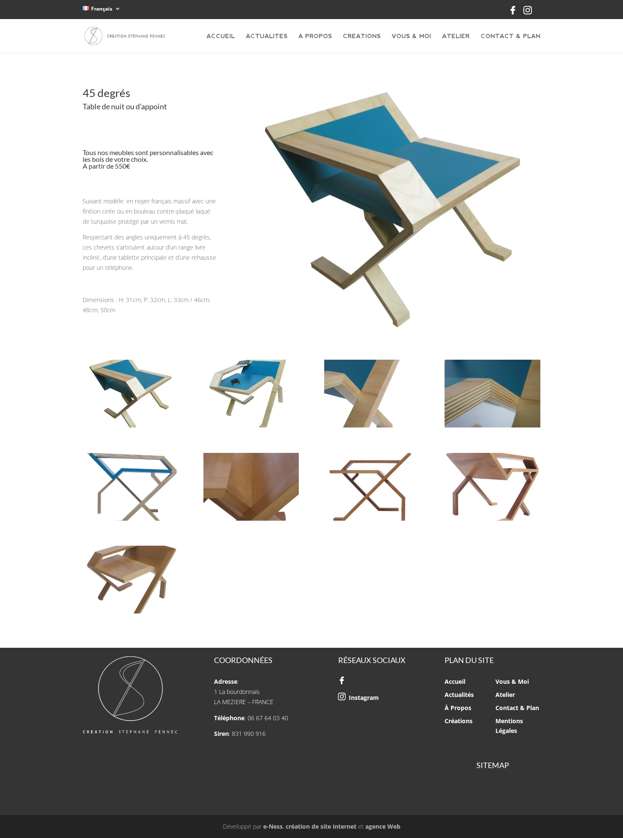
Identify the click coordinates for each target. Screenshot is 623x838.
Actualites (266, 36)
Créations (459, 721)
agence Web (382, 826)
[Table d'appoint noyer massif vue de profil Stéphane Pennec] (130, 613)
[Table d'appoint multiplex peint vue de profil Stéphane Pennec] (251, 427)
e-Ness (273, 826)
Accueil (220, 36)
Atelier (456, 36)
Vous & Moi (411, 36)
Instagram (364, 698)
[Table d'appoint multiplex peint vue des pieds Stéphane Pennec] (372, 427)
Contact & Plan (510, 36)
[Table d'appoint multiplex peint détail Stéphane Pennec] (492, 427)
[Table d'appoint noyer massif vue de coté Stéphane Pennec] (372, 520)
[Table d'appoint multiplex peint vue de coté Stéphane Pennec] (130, 520)
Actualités (459, 695)
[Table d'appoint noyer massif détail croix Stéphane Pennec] (251, 520)
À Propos (458, 708)
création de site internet (321, 826)
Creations (362, 36)
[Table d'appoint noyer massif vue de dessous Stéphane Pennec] (492, 520)
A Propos (315, 36)
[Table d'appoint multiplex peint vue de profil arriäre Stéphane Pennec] (130, 427)
